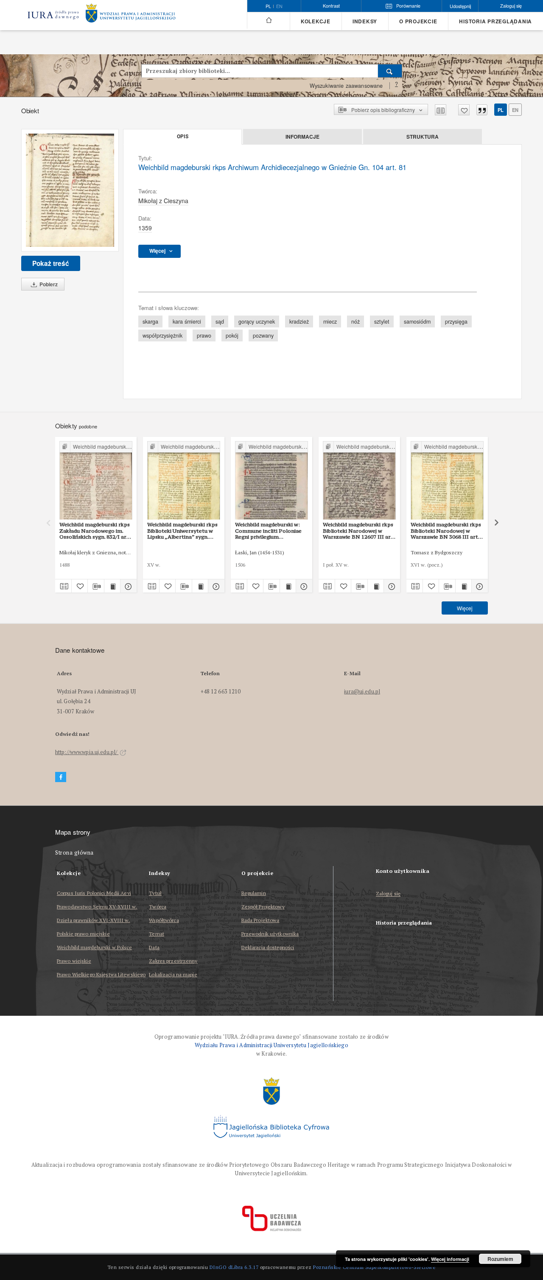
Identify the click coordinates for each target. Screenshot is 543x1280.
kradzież (299, 321)
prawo (204, 335)
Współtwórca (164, 920)
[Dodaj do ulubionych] (464, 109)
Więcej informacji (450, 1259)
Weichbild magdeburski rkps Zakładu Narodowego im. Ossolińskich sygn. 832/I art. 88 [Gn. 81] (94, 530)
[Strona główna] (268, 20)
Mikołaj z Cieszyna (163, 200)
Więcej (465, 608)
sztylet (381, 321)
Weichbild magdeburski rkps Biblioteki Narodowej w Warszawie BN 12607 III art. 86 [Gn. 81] (359, 530)
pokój (232, 335)
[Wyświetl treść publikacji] (112, 586)
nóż (355, 321)
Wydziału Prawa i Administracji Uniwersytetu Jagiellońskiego (271, 1045)
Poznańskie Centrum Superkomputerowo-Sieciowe (374, 1267)
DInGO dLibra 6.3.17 (234, 1267)
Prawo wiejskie (74, 961)
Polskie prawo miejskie (83, 934)
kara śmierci (187, 321)
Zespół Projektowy (263, 906)
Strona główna (74, 852)
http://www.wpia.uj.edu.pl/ (86, 752)
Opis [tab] (182, 137)
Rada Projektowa (260, 920)
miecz (330, 321)
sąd (220, 321)
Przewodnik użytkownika (270, 934)
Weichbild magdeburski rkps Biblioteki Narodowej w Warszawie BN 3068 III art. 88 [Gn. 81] (446, 530)
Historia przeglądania (495, 21)
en (279, 6)
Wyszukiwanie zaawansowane (346, 85)
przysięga (456, 321)
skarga (150, 321)
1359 (145, 228)
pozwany (263, 335)
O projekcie (418, 21)
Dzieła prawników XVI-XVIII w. (93, 920)
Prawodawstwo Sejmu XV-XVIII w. (97, 906)
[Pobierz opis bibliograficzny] (96, 586)
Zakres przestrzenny (173, 961)
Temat (156, 934)
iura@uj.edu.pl (362, 691)
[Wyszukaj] (390, 71)
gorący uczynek (256, 321)
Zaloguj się (388, 894)
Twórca (157, 906)
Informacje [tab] (302, 136)
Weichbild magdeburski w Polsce (94, 947)
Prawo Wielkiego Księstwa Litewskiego (101, 974)
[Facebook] (60, 777)
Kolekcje (315, 21)
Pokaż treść (50, 263)
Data (154, 947)
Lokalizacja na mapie (173, 974)
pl (501, 109)
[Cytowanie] (481, 109)
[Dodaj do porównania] (440, 109)
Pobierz (48, 284)
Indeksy (365, 21)
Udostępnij (460, 6)
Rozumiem (500, 1259)
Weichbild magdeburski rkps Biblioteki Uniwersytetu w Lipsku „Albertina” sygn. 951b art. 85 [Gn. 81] (182, 530)
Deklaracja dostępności (267, 947)
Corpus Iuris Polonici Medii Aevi (94, 893)
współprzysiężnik (162, 335)
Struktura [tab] (422, 136)
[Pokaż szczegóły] (127, 586)
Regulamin (253, 893)
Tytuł (155, 893)
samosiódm (417, 321)
